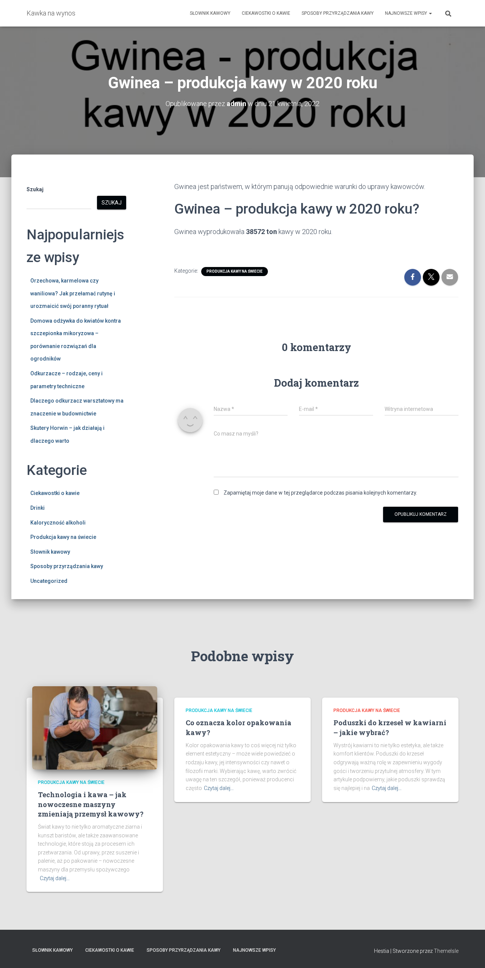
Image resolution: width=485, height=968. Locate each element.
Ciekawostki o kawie (266, 13)
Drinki (37, 508)
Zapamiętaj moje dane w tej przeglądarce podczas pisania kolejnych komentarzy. (320, 493)
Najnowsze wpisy (406, 13)
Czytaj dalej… (55, 878)
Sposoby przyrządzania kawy (338, 13)
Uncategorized (48, 581)
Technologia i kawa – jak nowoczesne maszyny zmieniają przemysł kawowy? (91, 804)
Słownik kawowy (210, 13)
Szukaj (35, 189)
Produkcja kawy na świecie (63, 537)
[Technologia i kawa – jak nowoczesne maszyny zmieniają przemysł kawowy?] (94, 727)
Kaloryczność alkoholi (58, 523)
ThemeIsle (446, 951)
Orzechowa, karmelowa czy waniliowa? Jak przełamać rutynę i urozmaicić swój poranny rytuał (72, 293)
